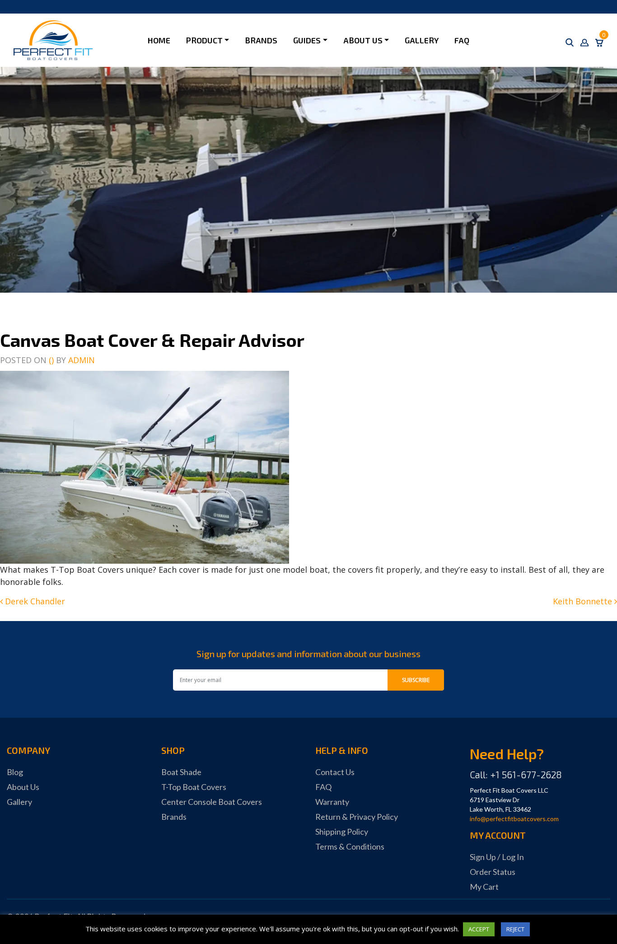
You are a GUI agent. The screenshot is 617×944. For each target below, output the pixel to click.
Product (204, 40)
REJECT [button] (515, 929)
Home (159, 40)
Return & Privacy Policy (356, 817)
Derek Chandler (34, 601)
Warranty (332, 802)
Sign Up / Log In (497, 857)
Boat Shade (181, 772)
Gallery (422, 40)
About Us (363, 40)
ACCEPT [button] (478, 929)
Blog (15, 772)
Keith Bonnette (583, 601)
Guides (307, 40)
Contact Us (335, 772)
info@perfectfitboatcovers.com (514, 818)
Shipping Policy (341, 832)
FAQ (461, 40)
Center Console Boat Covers (211, 802)
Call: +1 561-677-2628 (516, 774)
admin (81, 360)
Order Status (492, 872)
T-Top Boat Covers (193, 787)
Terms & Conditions (349, 846)
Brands (261, 40)
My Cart (484, 887)
